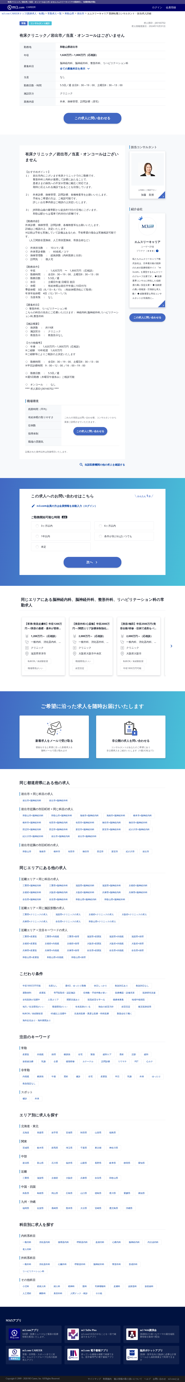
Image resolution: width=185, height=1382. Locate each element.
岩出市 (146, 851)
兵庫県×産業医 (30, 950)
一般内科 (27, 1242)
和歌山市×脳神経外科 (61, 815)
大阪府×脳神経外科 (85, 892)
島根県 (40, 1193)
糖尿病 (67, 1054)
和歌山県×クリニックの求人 (102, 921)
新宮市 (114, 851)
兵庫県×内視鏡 (52, 950)
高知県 (141, 1193)
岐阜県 (112, 1162)
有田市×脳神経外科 (85, 822)
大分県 (83, 1208)
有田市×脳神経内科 (58, 822)
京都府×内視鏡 (52, 943)
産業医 (42, 992)
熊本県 (69, 1208)
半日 (117, 1076)
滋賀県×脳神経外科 (111, 885)
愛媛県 (127, 1193)
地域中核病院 (138, 999)
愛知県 (141, 1162)
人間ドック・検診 (79, 1293)
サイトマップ (94, 1379)
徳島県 (98, 1193)
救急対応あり (121, 985)
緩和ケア (107, 1054)
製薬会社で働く (124, 1013)
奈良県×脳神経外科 (58, 899)
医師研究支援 (149, 992)
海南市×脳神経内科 (89, 815)
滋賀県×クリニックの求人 (68, 914)
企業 (56, 1061)
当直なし (53, 985)
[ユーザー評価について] (157, 251)
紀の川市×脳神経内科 (139, 829)
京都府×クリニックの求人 (101, 914)
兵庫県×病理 (73, 950)
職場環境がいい (59, 1006)
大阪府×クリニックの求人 (134, 914)
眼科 (85, 1286)
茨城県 (26, 1147)
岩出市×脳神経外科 (58, 800)
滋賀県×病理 (138, 936)
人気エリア (53, 999)
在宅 (80, 1054)
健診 (78, 1076)
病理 (53, 1054)
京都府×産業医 (30, 943)
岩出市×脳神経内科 (32, 800)
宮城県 (69, 1132)
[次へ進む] (171, 646)
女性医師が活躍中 (31, 999)
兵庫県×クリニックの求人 (35, 921)
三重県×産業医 (30, 936)
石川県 (54, 1162)
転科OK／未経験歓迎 (33, 1013)
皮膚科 (117, 1286)
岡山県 (54, 1193)
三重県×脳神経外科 (58, 885)
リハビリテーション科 (33, 1271)
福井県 (69, 1162)
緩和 (146, 1054)
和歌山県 (113, 1177)
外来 (142, 1076)
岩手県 (54, 1132)
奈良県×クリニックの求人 (68, 921)
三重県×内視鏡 (52, 936)
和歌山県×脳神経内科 (86, 899)
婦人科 (57, 1286)
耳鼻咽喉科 (100, 1286)
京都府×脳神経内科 (138, 885)
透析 (121, 1054)
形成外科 (133, 1264)
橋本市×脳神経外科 (32, 822)
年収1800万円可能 (32, 985)
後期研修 (70, 1061)
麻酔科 (42, 1293)
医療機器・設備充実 (125, 992)
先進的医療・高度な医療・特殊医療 (91, 1013)
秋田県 (83, 1132)
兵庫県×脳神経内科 (111, 892)
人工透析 (27, 1293)
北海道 (26, 1132)
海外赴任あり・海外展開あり (37, 1020)
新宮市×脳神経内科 (85, 829)
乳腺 (43, 1061)
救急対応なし (142, 985)
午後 (53, 1076)
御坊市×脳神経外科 (138, 822)
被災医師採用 (144, 1006)
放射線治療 (28, 1061)
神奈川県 (113, 1147)
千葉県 (83, 1147)
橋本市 (57, 851)
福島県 (112, 1132)
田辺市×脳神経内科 (32, 829)
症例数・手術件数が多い (95, 992)
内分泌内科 (153, 1242)
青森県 (40, 1132)
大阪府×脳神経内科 (58, 892)
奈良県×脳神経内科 (32, 899)
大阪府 (69, 1177)
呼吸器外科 (80, 1264)
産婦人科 (41, 1286)
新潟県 (26, 1162)
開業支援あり (73, 999)
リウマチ (122, 1061)
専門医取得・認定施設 (64, 992)
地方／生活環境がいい (33, 1006)
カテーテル (88, 1061)
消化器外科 (44, 1264)
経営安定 (126, 1006)
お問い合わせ (159, 1379)
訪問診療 (105, 1061)
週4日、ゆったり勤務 (75, 985)
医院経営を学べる (96, 999)
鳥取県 (26, 1193)
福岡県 (26, 1208)
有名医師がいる (83, 1006)
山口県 (83, 1193)
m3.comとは (173, 1379)
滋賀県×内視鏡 (116, 936)
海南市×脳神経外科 (116, 815)
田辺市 (100, 851)
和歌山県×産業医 (31, 957)
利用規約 (107, 1379)
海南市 (42, 851)
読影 (134, 1054)
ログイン (157, 7)
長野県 (98, 1162)
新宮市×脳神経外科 (111, 829)
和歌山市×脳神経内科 (33, 815)
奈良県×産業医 (94, 950)
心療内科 (116, 1242)
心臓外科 (62, 1264)
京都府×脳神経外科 (32, 892)
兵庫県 (83, 1177)
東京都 (98, 1147)
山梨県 (83, 1162)
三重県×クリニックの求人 (35, 914)
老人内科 (27, 1249)
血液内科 (100, 1242)
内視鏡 (40, 1054)
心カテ (149, 1061)
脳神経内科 (134, 1242)
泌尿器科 (132, 1286)
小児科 (26, 1286)
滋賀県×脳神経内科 (85, 885)
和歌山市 (27, 851)
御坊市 (86, 851)
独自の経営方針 (106, 1006)
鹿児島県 (113, 1208)
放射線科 (149, 1286)
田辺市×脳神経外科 (58, 829)
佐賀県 (40, 1208)
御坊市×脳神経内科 (111, 822)
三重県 (26, 1177)
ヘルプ (147, 1379)
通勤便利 (27, 992)
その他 (99, 1293)
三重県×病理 (73, 936)
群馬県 (54, 1147)
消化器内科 (44, 1242)
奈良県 (98, 1177)
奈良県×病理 (138, 950)
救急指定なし (29, 1083)
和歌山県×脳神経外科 (114, 899)
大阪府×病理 (138, 943)
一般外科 (27, 1264)
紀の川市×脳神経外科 (33, 836)
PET (136, 1061)
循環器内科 (63, 1242)
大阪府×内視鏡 (116, 943)
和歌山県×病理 (78, 957)
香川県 (112, 1193)
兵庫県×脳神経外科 (138, 892)
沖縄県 (129, 1208)
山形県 (98, 1132)
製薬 (93, 1054)
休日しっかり (100, 985)
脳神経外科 (98, 1264)
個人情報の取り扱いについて (128, 1379)
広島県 (69, 1193)
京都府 (54, 1177)
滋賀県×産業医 (94, 936)
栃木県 (40, 1147)
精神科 (71, 1286)
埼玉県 (69, 1147)
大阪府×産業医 (94, 943)
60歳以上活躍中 (58, 1013)
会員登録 (171, 7)
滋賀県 (40, 1177)
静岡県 (127, 1162)
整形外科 (116, 1264)
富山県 (40, 1162)
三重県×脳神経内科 (32, 885)
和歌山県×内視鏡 (55, 957)
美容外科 (58, 1293)
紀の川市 (130, 851)
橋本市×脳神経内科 (142, 815)
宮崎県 (98, 1208)
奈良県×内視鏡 (116, 950)
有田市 (71, 851)
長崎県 (54, 1208)
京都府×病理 (73, 943)
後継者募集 (118, 999)
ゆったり (156, 1076)
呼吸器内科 (82, 1242)
